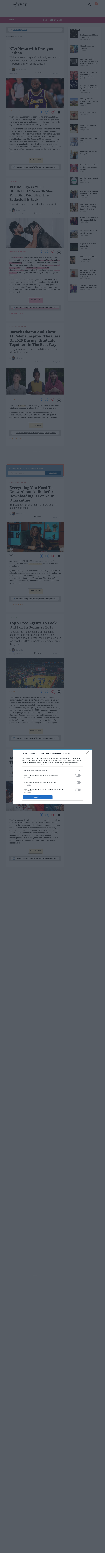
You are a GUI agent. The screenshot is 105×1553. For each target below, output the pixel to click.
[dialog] (52, 776)
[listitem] (52, 770)
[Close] (88, 753)
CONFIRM (38, 797)
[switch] (78, 775)
